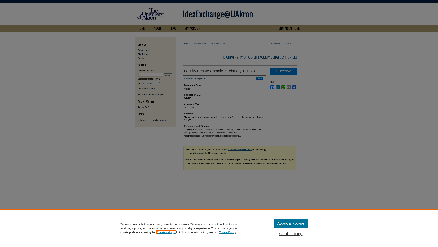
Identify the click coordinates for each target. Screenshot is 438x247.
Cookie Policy (227, 232)
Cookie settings (166, 232)
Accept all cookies (291, 223)
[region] (219, 228)
